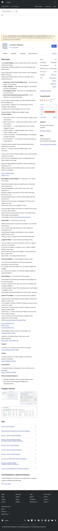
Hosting (3, 499)
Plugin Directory (5, 6)
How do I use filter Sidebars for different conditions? (15, 468)
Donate (46, 499)
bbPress (4, 511)
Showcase (18, 494)
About (3, 494)
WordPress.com (6, 506)
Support (32, 497)
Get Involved (47, 494)
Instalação (22, 53)
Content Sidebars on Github (8, 372)
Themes (18, 497)
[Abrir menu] (55, 2)
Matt (3, 509)
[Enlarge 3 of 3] (35, 408)
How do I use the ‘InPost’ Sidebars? (10, 454)
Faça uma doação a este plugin (48, 144)
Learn (31, 494)
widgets (54, 86)
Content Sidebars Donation (8, 361)
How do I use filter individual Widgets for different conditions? (10, 463)
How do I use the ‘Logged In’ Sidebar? (11, 449)
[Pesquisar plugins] (16, 11)
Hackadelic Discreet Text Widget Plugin (15, 320)
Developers (33, 499)
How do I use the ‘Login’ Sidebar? (10, 445)
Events (45, 497)
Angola (6, 520)
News (2, 497)
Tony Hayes (15, 47)
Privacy (3, 502)
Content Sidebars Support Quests (10, 349)
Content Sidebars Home (7, 173)
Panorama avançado (45, 90)
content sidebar (52, 78)
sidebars (54, 80)
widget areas (53, 83)
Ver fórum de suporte (45, 130)
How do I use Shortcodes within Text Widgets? (13, 458)
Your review (43, 117)
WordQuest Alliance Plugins (8, 333)
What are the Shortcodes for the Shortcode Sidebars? (15, 431)
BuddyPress (5, 514)
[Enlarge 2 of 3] (35, 393)
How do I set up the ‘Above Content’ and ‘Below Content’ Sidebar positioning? (12, 440)
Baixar (54, 46)
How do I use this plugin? (7, 426)
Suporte (54, 53)
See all (55, 117)
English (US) (54, 74)
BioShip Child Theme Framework (22, 217)
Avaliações (13, 53)
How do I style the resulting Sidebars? (11, 435)
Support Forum (5, 175)
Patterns (18, 502)
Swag (46, 502)
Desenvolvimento (32, 53)
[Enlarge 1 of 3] (17, 393)
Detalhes (5, 53)
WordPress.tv (34, 502)
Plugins (17, 499)
